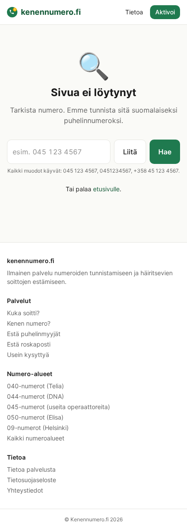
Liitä (130, 151)
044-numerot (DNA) (35, 396)
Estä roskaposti (28, 344)
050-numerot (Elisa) (35, 417)
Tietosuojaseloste (31, 479)
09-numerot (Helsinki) (38, 427)
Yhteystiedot (25, 490)
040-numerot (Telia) (35, 386)
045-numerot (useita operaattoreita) (58, 406)
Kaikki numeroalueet (35, 438)
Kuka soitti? (23, 313)
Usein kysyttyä (28, 354)
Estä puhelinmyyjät (33, 333)
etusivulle (106, 189)
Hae (164, 151)
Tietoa (134, 12)
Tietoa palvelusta (31, 469)
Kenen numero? (28, 323)
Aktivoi (165, 12)
